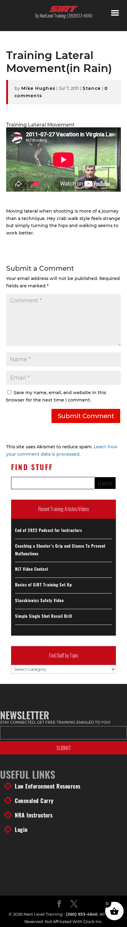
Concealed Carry (34, 801)
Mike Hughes (38, 88)
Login (21, 829)
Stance (92, 88)
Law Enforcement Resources (47, 786)
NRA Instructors (34, 815)
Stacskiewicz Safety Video (39, 600)
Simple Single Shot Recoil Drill (43, 616)
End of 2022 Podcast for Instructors (48, 530)
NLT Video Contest (31, 569)
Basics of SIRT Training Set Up (43, 584)
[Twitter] (74, 904)
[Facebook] (59, 904)
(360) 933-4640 (82, 914)
